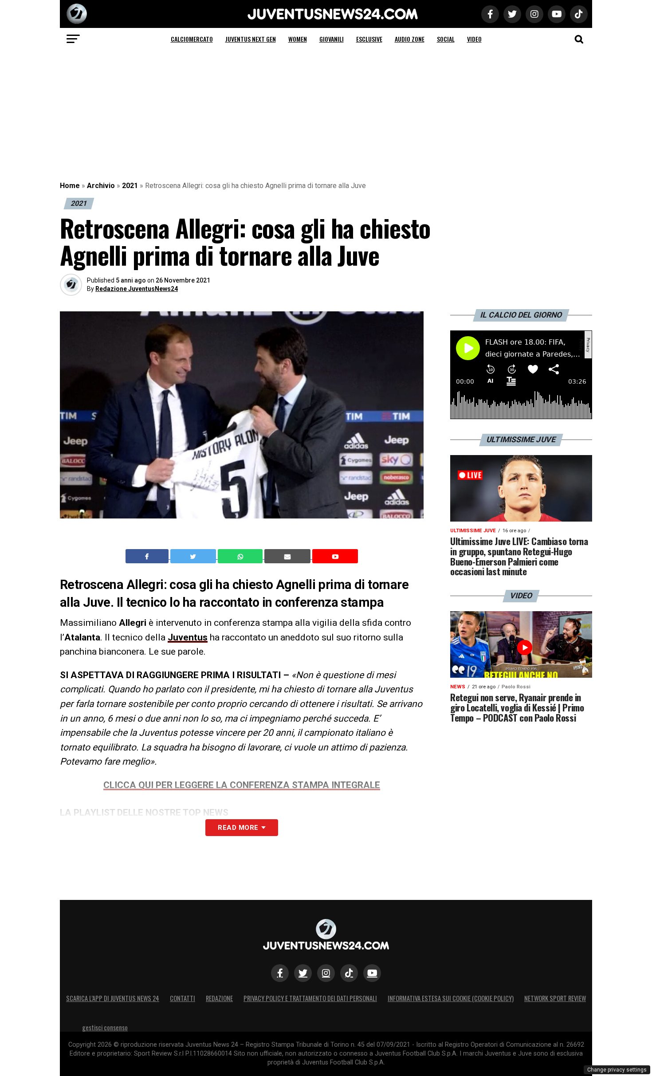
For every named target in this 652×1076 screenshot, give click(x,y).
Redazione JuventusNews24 (136, 288)
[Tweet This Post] (194, 556)
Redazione (219, 998)
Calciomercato (192, 38)
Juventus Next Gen (250, 38)
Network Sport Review (555, 998)
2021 (130, 185)
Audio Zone (409, 38)
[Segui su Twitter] (303, 973)
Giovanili (331, 38)
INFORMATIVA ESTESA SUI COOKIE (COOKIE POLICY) (451, 998)
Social (446, 38)
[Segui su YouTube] (372, 973)
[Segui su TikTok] (349, 973)
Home (70, 185)
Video (474, 38)
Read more (238, 828)
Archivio (101, 185)
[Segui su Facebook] (280, 973)
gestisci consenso (105, 1027)
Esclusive (369, 38)
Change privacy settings (617, 1070)
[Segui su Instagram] (326, 973)
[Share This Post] (241, 556)
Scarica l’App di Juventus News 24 (112, 998)
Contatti (182, 998)
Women (297, 38)
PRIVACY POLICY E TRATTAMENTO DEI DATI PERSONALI (310, 998)
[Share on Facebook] (148, 556)
